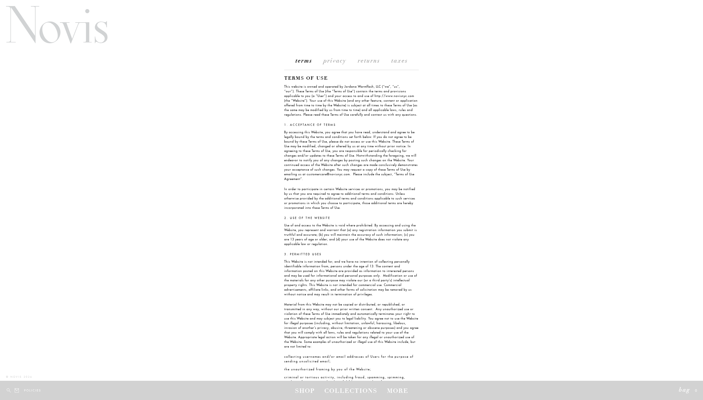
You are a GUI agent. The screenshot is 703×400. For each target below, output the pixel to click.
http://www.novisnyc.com (394, 96)
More (397, 391)
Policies (27, 390)
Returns (369, 61)
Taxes (399, 61)
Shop (305, 391)
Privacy (335, 61)
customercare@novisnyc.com (328, 174)
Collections (350, 391)
